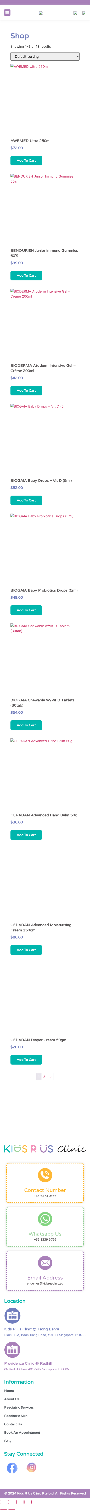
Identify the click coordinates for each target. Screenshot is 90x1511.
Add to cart (26, 161)
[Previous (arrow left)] (3, 1508)
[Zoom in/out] (3, 1502)
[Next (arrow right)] (11, 1508)
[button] (7, 12)
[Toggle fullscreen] (11, 1502)
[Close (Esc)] (28, 1502)
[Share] (19, 1502)
